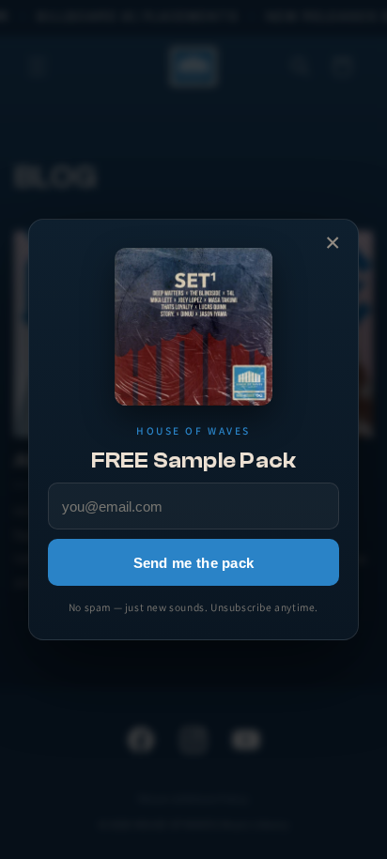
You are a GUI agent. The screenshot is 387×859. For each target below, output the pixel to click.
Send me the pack (194, 563)
